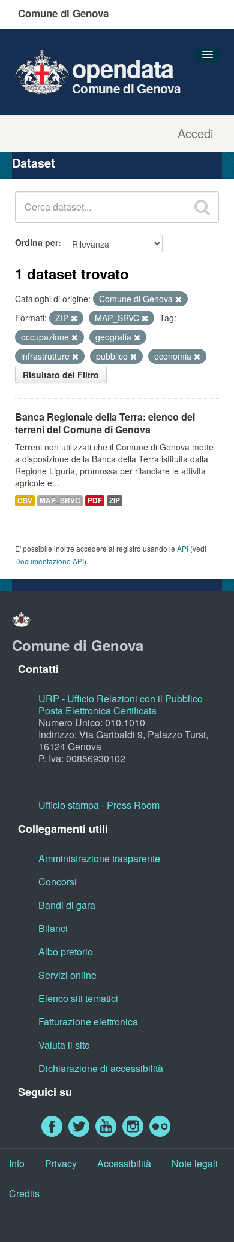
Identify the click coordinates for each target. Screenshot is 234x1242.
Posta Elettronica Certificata (97, 710)
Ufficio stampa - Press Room (99, 805)
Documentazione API (49, 561)
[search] (202, 207)
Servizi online (67, 975)
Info (17, 1163)
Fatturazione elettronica (88, 1021)
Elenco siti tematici (78, 998)
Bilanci (53, 928)
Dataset (33, 162)
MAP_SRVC (60, 500)
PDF (95, 500)
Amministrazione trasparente (99, 858)
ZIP (114, 500)
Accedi (195, 133)
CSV (24, 500)
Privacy (61, 1163)
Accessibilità (124, 1163)
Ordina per (36, 242)
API (182, 548)
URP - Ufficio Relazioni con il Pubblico (120, 698)
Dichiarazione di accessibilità (100, 1068)
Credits (24, 1193)
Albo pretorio (65, 951)
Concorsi (57, 881)
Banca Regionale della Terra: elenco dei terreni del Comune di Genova (105, 423)
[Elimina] (178, 299)
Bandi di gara (66, 905)
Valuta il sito (64, 1045)
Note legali (195, 1163)
